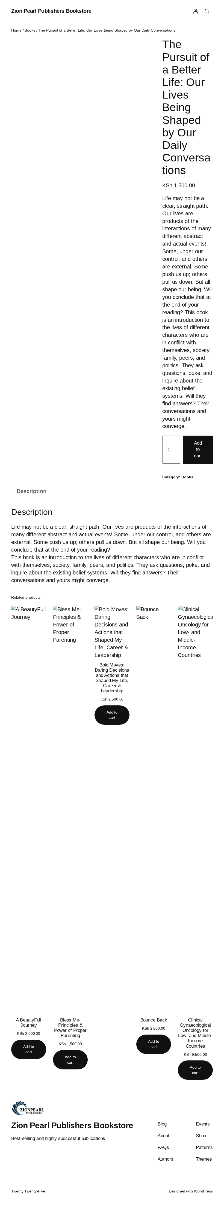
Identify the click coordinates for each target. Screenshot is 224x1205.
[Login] (195, 11)
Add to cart (198, 450)
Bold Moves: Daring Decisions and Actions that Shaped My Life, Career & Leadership (112, 677)
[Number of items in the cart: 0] (207, 11)
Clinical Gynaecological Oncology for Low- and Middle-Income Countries (195, 1032)
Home (16, 30)
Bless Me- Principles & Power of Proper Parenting (70, 1027)
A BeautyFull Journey (28, 1022)
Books (30, 30)
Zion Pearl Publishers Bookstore (51, 11)
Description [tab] (31, 491)
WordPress (203, 1191)
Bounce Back (153, 1020)
